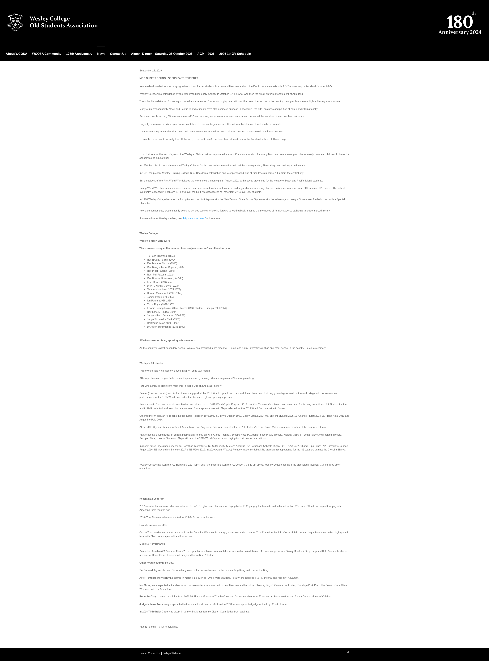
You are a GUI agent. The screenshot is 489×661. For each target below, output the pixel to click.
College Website (172, 653)
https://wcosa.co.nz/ (194, 218)
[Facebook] (348, 653)
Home (142, 653)
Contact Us (154, 653)
